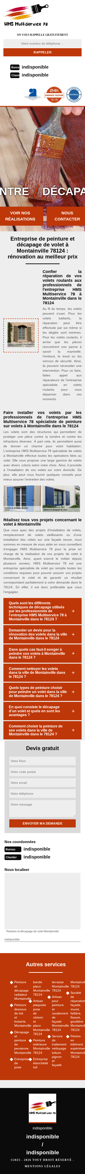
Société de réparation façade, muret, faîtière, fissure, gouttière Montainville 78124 (76, 1011)
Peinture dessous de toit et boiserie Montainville (19, 1015)
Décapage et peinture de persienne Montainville (19, 1042)
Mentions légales (43, 1166)
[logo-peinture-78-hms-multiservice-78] (31, 14)
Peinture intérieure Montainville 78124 (38, 1046)
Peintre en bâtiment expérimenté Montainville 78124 (76, 1046)
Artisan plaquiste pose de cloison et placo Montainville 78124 (38, 1017)
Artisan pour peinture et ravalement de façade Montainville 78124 (57, 1013)
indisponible (35, 67)
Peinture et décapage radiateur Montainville (19, 990)
